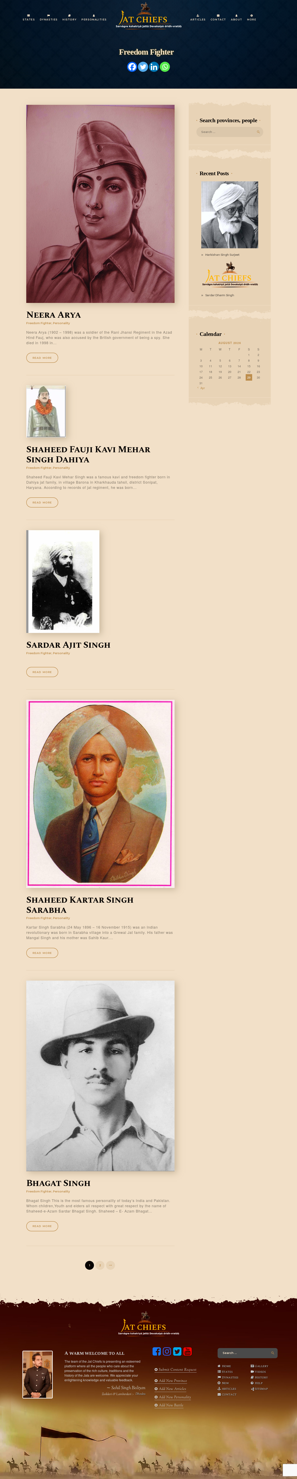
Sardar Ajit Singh (68, 645)
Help (258, 1383)
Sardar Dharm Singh (219, 295)
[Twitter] (143, 67)
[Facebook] (132, 67)
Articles (229, 1389)
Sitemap (261, 1389)
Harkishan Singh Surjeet (222, 255)
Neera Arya (53, 315)
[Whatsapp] (165, 67)
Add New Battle (170, 1405)
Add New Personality (174, 1397)
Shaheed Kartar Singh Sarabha (80, 905)
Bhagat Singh (58, 1184)
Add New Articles (172, 1389)
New (225, 1383)
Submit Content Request (177, 1370)
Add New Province (172, 1381)
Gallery (261, 1366)
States (227, 1372)
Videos (260, 1372)
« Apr (201, 388)
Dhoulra (140, 1394)
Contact (229, 1394)
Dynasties (230, 1377)
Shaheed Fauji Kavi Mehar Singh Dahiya (88, 455)
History (261, 1377)
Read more (42, 357)
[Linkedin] (154, 67)
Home (226, 1366)
